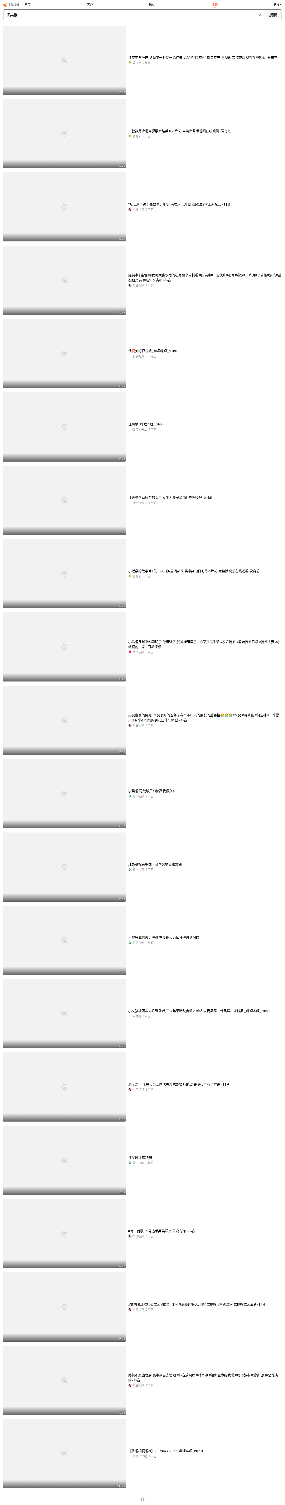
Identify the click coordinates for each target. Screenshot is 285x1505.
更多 (277, 4)
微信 (152, 4)
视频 (214, 4)
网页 (27, 4)
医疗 (90, 4)
